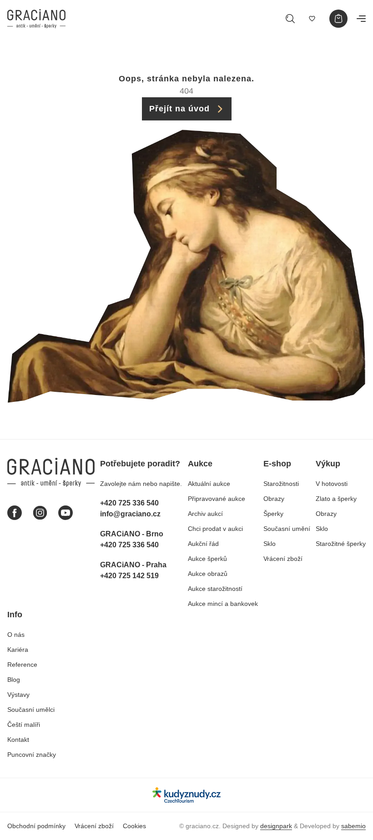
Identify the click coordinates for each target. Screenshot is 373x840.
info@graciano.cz (130, 514)
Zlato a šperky (336, 498)
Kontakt (18, 739)
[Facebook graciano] (14, 512)
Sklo (269, 543)
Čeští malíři (23, 724)
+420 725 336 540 (129, 503)
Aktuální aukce (209, 483)
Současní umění (286, 528)
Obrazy (273, 498)
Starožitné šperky (341, 543)
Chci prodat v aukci (215, 528)
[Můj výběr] (312, 18)
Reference (22, 664)
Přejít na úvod (179, 108)
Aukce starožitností (215, 588)
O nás (16, 634)
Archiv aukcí (205, 513)
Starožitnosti (281, 483)
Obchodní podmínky (36, 826)
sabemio (353, 826)
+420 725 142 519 (129, 576)
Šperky (273, 513)
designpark (276, 826)
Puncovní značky (31, 754)
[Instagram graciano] (40, 512)
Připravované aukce (216, 498)
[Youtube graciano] (65, 512)
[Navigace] (361, 18)
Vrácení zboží (282, 558)
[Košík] (338, 19)
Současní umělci (31, 709)
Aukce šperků (207, 558)
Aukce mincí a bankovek (223, 603)
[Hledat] (290, 18)
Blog (13, 679)
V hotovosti (332, 483)
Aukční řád (203, 543)
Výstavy (18, 694)
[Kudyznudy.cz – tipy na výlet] (186, 794)
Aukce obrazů (207, 573)
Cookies (134, 826)
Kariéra (17, 649)
